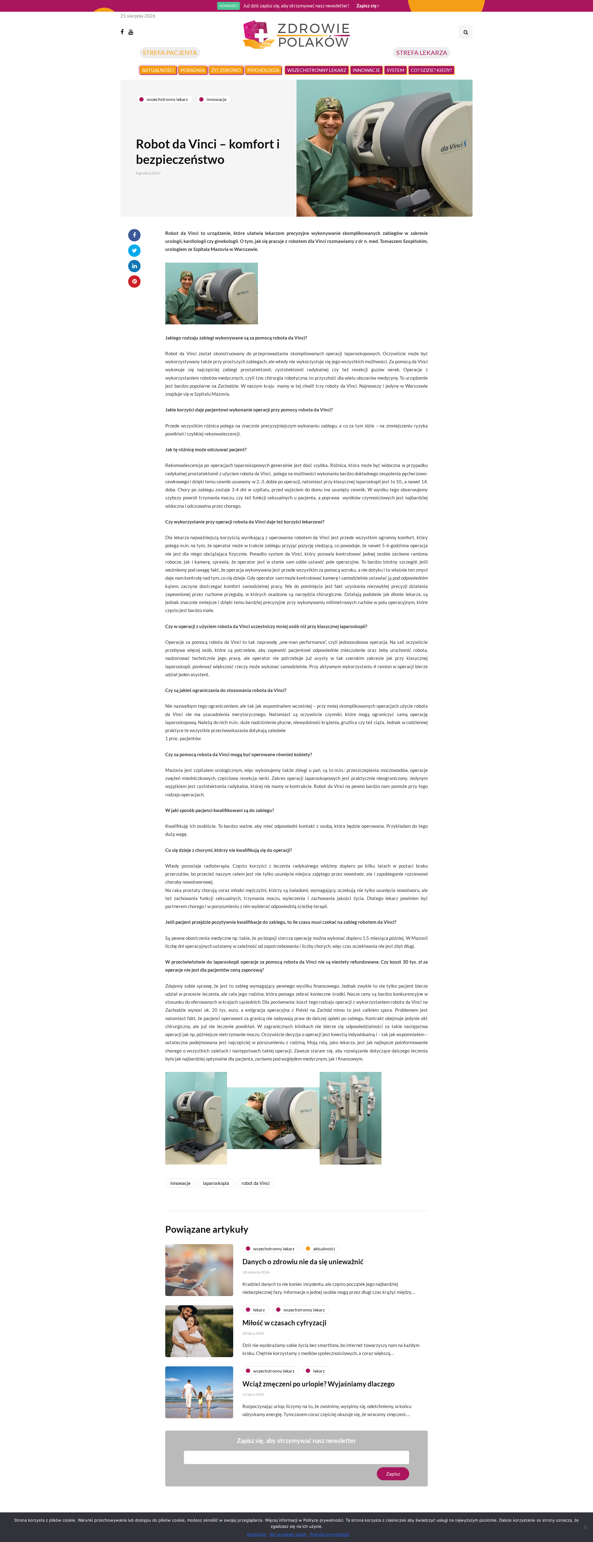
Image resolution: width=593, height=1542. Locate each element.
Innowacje (366, 70)
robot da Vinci (256, 1183)
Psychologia (263, 70)
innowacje (180, 1183)
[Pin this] (134, 281)
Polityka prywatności (330, 1534)
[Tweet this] (134, 250)
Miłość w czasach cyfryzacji (284, 1323)
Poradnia (193, 70)
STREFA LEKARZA (421, 52)
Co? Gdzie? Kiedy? (431, 70)
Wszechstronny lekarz (316, 70)
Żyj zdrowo (226, 70)
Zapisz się (366, 5)
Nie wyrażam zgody (288, 1534)
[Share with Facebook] (134, 235)
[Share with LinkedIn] (134, 266)
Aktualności (158, 70)
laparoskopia (216, 1183)
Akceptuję (256, 1534)
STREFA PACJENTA (170, 52)
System (395, 70)
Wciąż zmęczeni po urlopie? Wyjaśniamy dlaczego (318, 1384)
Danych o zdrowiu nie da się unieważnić (303, 1261)
